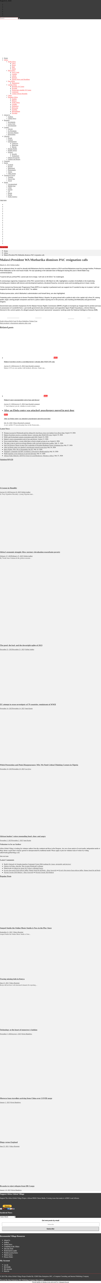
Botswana (15, 108)
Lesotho (14, 104)
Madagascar (15, 83)
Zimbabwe (15, 106)
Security (14, 154)
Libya (13, 63)
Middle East (11, 186)
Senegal (14, 77)
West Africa (11, 70)
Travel (10, 181)
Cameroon (15, 92)
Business (6, 120)
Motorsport (11, 168)
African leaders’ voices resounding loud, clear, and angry (23, 836)
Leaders (7, 9)
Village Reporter (18, 423)
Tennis (10, 172)
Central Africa (8, 6)
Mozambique (16, 111)
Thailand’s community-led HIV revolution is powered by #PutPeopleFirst (26, 451)
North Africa (8, 13)
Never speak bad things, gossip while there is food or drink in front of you (27, 441)
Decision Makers (13, 133)
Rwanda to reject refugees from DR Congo (17, 1186)
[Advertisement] (50, 42)
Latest (10, 95)
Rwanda (14, 88)
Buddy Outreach (9, 864)
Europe (10, 189)
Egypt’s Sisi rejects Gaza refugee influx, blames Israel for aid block (79, 870)
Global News (12, 118)
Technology (15, 156)
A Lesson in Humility (8, 488)
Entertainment (12, 141)
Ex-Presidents (12, 131)
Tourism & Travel (9, 175)
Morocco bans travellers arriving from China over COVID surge (26, 1098)
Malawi (14, 101)
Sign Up (6, 1271)
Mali (13, 67)
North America (12, 197)
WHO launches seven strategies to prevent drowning (20, 453)
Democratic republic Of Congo (21, 90)
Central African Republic (19, 93)
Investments (11, 122)
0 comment (36, 366)
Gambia (14, 74)
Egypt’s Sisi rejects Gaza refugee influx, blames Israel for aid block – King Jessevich (30, 870)
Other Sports (12, 173)
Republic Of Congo (18, 86)
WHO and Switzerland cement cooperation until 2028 (20, 437)
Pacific (10, 195)
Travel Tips (11, 179)
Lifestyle (7, 11)
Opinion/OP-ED (6, 459)
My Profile (7, 1267)
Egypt (14, 65)
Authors (10, 117)
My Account (8, 1269)
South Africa (16, 102)
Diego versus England (9, 1142)
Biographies (11, 134)
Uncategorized (12, 184)
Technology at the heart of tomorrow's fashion (18, 1030)
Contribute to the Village (11, 1246)
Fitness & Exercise (14, 157)
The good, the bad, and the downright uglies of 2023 (21, 645)
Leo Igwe (28, 769)
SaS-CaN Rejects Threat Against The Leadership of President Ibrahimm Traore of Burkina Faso (34, 445)
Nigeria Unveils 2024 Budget (45, 872)
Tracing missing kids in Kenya (12, 979)
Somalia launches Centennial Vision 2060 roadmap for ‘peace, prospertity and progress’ (44, 864)
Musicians (15, 145)
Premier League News (11, 1253)
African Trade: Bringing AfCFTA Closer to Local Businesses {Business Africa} (29, 456)
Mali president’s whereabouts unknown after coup (15, 323)
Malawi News (8, 1255)
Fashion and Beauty (14, 159)
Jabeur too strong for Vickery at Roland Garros (28, 868)
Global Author (14, 265)
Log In (6, 1265)
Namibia (14, 109)
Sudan (14, 69)
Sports (6, 163)
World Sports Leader (10, 1250)
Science (10, 152)
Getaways (15, 143)
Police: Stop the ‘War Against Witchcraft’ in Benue (27, 866)
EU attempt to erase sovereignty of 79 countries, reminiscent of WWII (28, 704)
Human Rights (12, 149)
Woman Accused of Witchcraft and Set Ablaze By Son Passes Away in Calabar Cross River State (34, 433)
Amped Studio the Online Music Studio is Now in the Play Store (26, 928)
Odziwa (6, 866)
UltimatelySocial (63, 1282)
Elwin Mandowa (27, 1034)
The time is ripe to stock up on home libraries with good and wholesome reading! (29, 443)
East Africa (7, 8)
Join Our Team (8, 1248)
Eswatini (14, 113)
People (10, 138)
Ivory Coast (15, 72)
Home (6, 58)
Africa (6, 60)
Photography (12, 170)
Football (10, 165)
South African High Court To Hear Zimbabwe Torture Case (18, 321)
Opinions (7, 161)
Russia (10, 193)
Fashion (10, 140)
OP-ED (10, 129)
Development (12, 125)
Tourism (10, 177)
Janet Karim (29, 366)
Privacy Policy (8, 1257)
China (10, 188)
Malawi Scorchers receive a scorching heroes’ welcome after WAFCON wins (29, 362)
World (6, 4)
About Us (7, 115)
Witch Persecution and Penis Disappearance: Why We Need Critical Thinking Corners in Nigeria (39, 765)
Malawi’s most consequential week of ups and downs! (21, 400)
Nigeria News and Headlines (21, 79)
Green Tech (11, 124)
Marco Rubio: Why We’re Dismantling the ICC (18, 449)
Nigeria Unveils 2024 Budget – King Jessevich (18, 872)
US (9, 191)
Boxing (10, 166)
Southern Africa (9, 15)
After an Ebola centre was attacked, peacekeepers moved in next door (27, 419)
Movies (14, 147)
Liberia (14, 76)
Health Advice (12, 150)
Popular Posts (5, 876)
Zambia (14, 99)
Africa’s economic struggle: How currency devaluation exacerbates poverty (30, 552)
